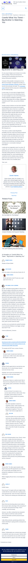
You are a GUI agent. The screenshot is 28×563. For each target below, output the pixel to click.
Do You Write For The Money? (10, 215)
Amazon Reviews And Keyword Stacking (13, 232)
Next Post (14, 195)
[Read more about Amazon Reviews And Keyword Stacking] (14, 224)
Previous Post (14, 192)
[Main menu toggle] (3, 8)
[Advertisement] (14, 39)
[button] (26, 8)
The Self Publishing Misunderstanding (12, 248)
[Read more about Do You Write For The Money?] (14, 207)
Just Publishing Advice (16, 186)
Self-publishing (14, 54)
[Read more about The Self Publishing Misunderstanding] (14, 241)
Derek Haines (10, 274)
